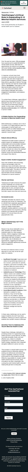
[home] (6, 8)
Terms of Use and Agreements (14, 440)
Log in (14, 433)
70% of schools (20, 61)
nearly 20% (21, 99)
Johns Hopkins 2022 (9, 373)
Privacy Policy (14, 442)
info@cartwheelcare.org (14, 452)
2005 (21, 375)
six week (22, 66)
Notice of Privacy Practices (14, 438)
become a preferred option (9, 108)
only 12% (12, 82)
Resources (5, 12)
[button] (23, 8)
